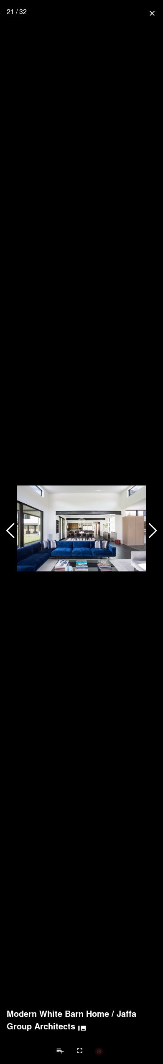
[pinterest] (99, 1051)
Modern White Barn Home (58, 1013)
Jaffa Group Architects (71, 1019)
